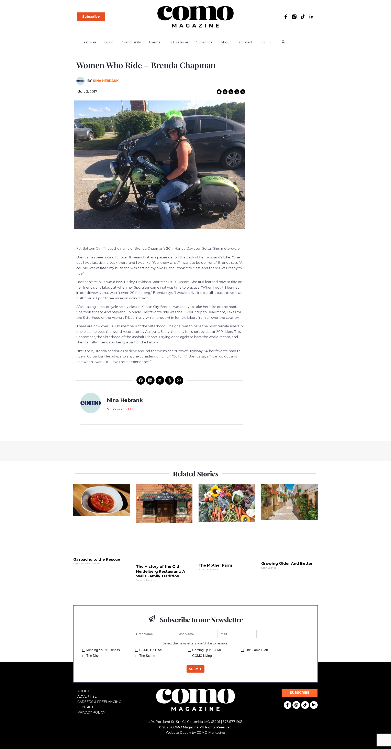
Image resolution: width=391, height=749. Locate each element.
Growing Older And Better (287, 563)
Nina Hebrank (106, 81)
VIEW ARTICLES (120, 409)
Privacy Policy (91, 712)
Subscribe (204, 42)
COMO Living (202, 655)
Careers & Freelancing (99, 702)
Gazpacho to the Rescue (96, 559)
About (226, 42)
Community (131, 42)
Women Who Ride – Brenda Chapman (145, 65)
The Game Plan (256, 650)
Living (109, 42)
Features (88, 42)
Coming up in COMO (207, 650)
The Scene (147, 655)
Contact (245, 42)
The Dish (93, 655)
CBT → (265, 42)
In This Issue (178, 42)
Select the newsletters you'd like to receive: (195, 643)
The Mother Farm (215, 565)
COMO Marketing (211, 733)
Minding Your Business (103, 650)
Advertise (87, 696)
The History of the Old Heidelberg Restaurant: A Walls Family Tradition (160, 571)
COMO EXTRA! (150, 650)
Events (154, 42)
